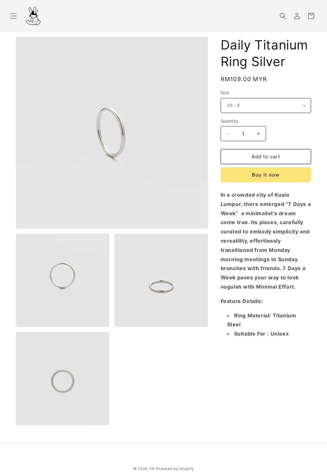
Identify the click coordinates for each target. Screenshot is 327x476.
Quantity (230, 121)
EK (152, 468)
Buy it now (265, 175)
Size (225, 92)
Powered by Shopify (175, 468)
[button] (13, 16)
